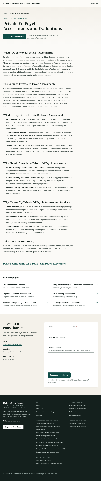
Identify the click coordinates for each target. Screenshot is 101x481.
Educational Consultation (77, 423)
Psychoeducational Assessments (47, 432)
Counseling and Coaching (77, 426)
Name (50, 327)
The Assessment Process (45, 423)
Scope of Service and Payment (46, 412)
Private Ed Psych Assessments (47, 439)
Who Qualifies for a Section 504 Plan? (49, 463)
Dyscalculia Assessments (77, 408)
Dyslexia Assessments (76, 412)
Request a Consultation (15, 37)
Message (55, 347)
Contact (39, 415)
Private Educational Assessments (47, 452)
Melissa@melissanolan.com (12, 344)
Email (74, 327)
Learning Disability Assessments (47, 445)
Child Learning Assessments (46, 436)
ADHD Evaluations (75, 415)
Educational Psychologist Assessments (49, 442)
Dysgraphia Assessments (77, 405)
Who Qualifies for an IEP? (44, 460)
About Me (39, 408)
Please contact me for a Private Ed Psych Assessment (35, 263)
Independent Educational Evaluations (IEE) (50, 449)
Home (5, 13)
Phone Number (56, 337)
